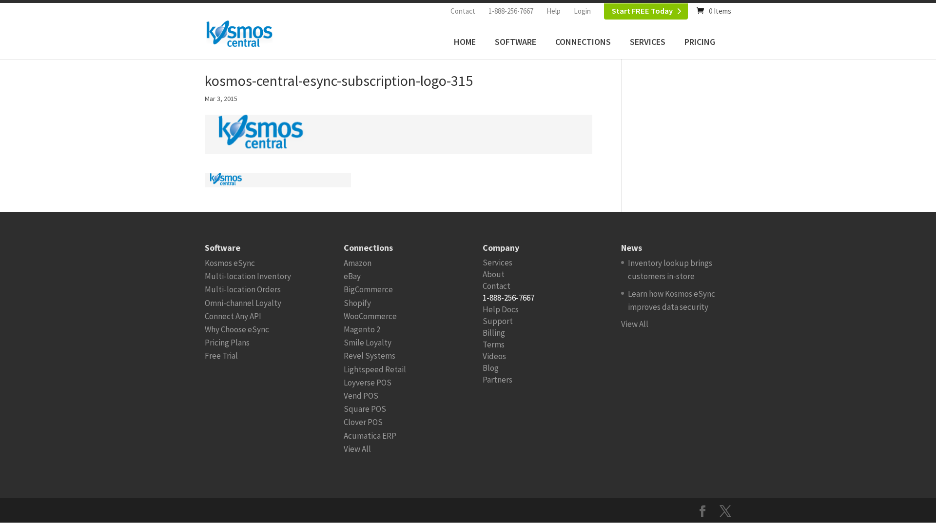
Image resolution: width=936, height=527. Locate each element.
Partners (497, 379)
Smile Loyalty (367, 342)
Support (498, 321)
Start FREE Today (642, 11)
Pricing (699, 41)
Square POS (365, 409)
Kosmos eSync (230, 263)
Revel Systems (369, 355)
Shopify (357, 303)
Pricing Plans (227, 342)
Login (582, 11)
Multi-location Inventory (248, 276)
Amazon (357, 263)
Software (515, 41)
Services (647, 41)
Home (465, 41)
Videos (494, 356)
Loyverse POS (367, 382)
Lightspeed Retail (375, 369)
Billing (494, 332)
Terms (494, 344)
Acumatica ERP (370, 435)
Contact (462, 11)
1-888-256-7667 (510, 11)
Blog (491, 368)
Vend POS (361, 395)
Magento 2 (362, 329)
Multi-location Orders (243, 289)
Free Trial (221, 355)
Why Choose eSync (237, 329)
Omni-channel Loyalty (243, 303)
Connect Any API (233, 316)
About (494, 274)
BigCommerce (368, 289)
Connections (583, 41)
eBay (352, 276)
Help (553, 11)
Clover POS (363, 422)
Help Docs (501, 309)
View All (357, 449)
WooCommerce (370, 316)
